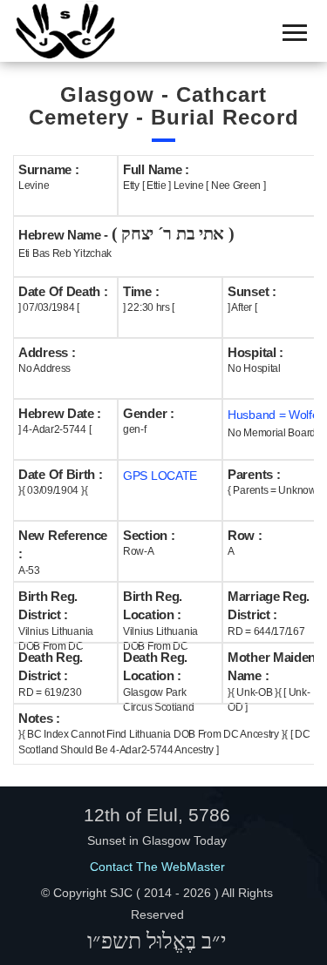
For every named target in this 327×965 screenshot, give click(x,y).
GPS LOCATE (160, 476)
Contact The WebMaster (157, 867)
